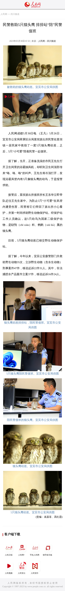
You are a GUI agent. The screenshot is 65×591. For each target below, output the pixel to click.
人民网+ (21, 555)
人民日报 (8, 555)
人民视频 (8, 573)
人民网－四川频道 (47, 41)
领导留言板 (47, 555)
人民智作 (34, 573)
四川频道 (15, 14)
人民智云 (21, 573)
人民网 (3, 14)
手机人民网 (34, 555)
